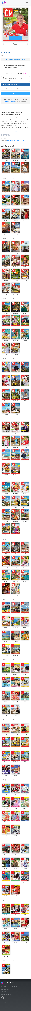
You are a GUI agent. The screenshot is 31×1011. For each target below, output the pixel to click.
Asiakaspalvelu (6, 985)
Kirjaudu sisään (10, 101)
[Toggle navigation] (27, 2)
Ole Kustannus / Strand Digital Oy (16, 140)
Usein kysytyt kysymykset (9, 986)
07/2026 (22, 67)
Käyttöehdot (5, 989)
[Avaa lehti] (6, 153)
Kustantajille (5, 993)
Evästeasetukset (6, 994)
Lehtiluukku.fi (9, 983)
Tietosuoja (4, 991)
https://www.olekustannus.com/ (10, 131)
